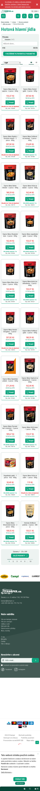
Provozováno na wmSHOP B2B (13, 740)
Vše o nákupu (5, 644)
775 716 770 (18, 603)
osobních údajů (23, 665)
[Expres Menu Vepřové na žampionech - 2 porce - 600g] (30, 366)
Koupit (11, 102)
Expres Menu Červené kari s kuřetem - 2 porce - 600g (10, 428)
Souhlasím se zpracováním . (15, 665)
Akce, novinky (5, 631)
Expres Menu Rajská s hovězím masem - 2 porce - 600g (10, 138)
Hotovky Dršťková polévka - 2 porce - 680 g (29, 525)
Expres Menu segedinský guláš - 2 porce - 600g (30, 235)
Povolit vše (20, 779)
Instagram (21, 669)
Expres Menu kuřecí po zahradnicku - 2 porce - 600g (29, 283)
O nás (3, 637)
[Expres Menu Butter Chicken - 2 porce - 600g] (10, 173)
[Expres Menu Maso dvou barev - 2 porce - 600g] (10, 269)
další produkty (19, 556)
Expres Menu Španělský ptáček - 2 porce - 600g (10, 380)
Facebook (8, 669)
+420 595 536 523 (7, 603)
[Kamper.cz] (7, 12)
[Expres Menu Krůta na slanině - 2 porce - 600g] (30, 173)
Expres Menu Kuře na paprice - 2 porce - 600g (10, 90)
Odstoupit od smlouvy (10, 738)
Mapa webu (30, 740)
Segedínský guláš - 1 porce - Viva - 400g (10, 477)
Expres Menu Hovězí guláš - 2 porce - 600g (30, 90)
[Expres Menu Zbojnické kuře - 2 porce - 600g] (10, 221)
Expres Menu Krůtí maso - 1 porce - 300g (30, 428)
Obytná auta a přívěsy (8, 628)
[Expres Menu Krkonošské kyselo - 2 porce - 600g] (10, 511)
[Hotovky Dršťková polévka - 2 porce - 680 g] (30, 511)
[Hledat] (18, 16)
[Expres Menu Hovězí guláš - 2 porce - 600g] (30, 76)
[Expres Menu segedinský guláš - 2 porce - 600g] (30, 221)
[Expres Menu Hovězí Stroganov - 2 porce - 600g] (10, 317)
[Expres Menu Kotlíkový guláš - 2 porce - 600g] (30, 317)
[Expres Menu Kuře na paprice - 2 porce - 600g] (10, 76)
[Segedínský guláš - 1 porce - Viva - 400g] (10, 462)
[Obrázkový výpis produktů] (31, 63)
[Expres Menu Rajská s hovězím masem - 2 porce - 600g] (10, 124)
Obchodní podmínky (25, 735)
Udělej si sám (5, 624)
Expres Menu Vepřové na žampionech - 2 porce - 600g (30, 380)
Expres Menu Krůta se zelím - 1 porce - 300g (30, 477)
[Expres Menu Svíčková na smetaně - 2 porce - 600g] (30, 124)
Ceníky (3, 641)
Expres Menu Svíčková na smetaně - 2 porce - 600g (30, 138)
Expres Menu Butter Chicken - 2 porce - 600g (10, 187)
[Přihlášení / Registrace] (24, 16)
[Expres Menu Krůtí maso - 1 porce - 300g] (30, 414)
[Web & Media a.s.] (20, 744)
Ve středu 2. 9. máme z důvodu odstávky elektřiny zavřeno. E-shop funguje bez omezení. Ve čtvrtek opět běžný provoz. (18, 4)
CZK (35, 11)
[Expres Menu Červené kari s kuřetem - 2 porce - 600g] (10, 414)
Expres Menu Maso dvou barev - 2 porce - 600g (10, 283)
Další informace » (6, 772)
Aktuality (4, 639)
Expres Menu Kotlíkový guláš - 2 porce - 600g (30, 332)
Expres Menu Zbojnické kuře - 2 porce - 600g (10, 235)
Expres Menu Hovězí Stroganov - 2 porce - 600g (10, 332)
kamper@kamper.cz (7, 601)
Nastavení (20, 783)
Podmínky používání (27, 738)
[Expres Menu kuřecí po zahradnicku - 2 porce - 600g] (30, 269)
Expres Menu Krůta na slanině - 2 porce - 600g (30, 187)
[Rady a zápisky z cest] (5, 14)
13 (30, 561)
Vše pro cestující (6, 622)
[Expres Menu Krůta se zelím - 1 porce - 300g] (30, 462)
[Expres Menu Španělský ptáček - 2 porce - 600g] (10, 366)
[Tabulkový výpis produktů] (36, 62)
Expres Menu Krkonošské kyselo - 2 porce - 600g (10, 525)
